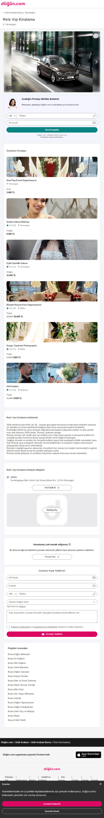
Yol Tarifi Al (50, 487)
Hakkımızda (21, 780)
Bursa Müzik (14, 716)
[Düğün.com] (12, 4)
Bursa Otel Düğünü (17, 663)
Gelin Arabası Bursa (41, 742)
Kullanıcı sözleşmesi (20, 627)
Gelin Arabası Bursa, (14, 12)
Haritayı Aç (52, 510)
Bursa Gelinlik (14, 698)
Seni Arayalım (52, 130)
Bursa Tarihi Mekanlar (18, 667)
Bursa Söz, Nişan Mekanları (21, 694)
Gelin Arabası (22, 742)
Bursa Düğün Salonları (18, 672)
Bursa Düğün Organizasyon (21, 702)
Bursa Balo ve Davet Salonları (22, 681)
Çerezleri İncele (52, 811)
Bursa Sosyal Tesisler (18, 676)
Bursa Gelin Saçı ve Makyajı (21, 711)
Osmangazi (30, 12)
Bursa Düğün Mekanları (19, 654)
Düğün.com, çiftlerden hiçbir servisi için (52, 136)
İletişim (32, 780)
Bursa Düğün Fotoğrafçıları (20, 707)
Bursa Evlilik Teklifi (16, 720)
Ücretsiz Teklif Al (54, 634)
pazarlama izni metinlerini (45, 627)
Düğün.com (7, 742)
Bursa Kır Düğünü (16, 658)
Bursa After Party (16, 689)
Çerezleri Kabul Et (52, 804)
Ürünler (75, 780)
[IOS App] (88, 754)
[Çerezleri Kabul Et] (100, 784)
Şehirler (84, 780)
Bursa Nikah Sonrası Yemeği (21, 685)
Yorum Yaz (50, 557)
